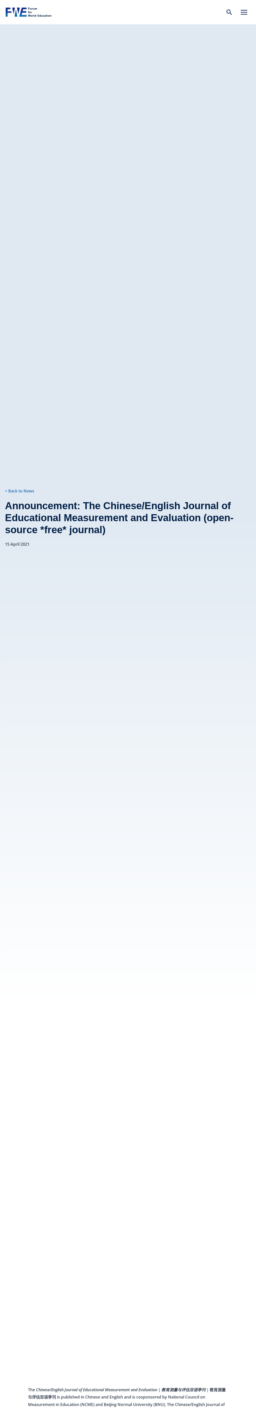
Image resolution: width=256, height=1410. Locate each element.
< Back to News (19, 491)
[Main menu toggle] (244, 12)
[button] (229, 12)
